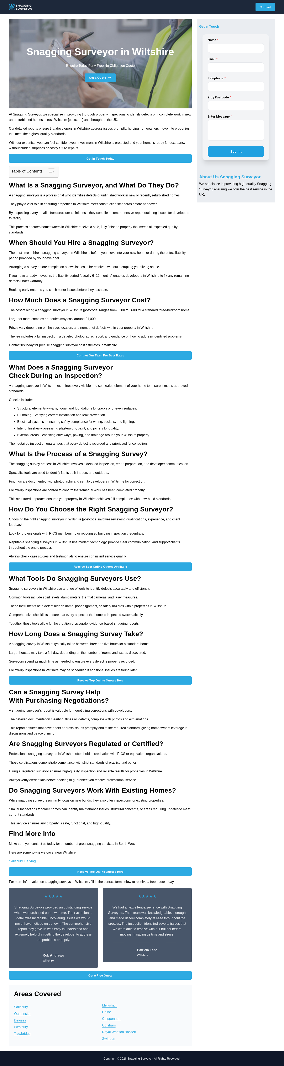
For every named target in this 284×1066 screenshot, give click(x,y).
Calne (106, 1012)
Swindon (108, 1038)
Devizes (20, 1020)
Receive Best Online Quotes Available (100, 566)
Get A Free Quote (100, 975)
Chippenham (111, 1018)
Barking (30, 861)
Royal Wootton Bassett (119, 1032)
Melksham (109, 1005)
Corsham (109, 1025)
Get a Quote (97, 77)
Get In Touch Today (100, 158)
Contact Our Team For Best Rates (100, 355)
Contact (265, 7)
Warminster (22, 1013)
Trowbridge (22, 1033)
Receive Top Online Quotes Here (100, 680)
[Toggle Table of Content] (49, 171)
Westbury (21, 1027)
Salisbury (16, 861)
